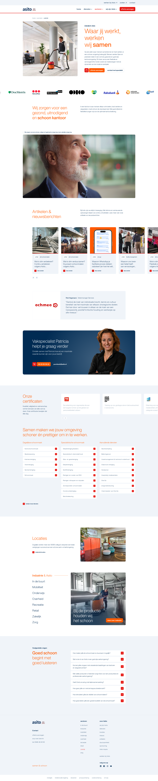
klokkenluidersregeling (61, 778)
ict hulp (106, 778)
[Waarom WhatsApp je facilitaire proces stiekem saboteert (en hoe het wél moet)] (103, 250)
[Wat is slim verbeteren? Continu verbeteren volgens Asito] (45, 250)
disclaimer (74, 778)
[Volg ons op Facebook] (104, 766)
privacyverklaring (84, 778)
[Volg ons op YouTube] (111, 766)
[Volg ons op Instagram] (107, 766)
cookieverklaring (96, 778)
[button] (62, 418)
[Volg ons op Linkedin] (101, 766)
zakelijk (46, 18)
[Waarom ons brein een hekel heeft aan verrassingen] (132, 250)
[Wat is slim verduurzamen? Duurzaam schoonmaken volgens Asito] (74, 250)
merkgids (49, 778)
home (34, 18)
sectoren (39, 18)
